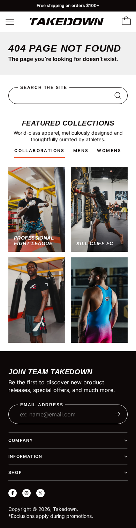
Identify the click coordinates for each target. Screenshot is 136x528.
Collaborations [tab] (39, 150)
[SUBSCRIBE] (118, 414)
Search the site (43, 87)
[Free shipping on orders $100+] (68, 6)
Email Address (41, 405)
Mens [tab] (81, 150)
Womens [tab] (109, 150)
